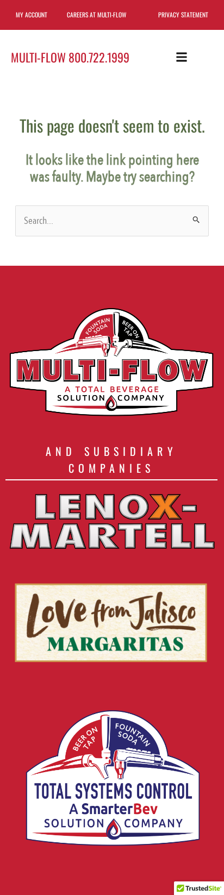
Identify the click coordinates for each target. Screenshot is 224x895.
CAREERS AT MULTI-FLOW (96, 14)
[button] (181, 57)
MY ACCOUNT (31, 14)
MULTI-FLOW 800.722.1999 (70, 57)
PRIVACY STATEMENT (183, 14)
